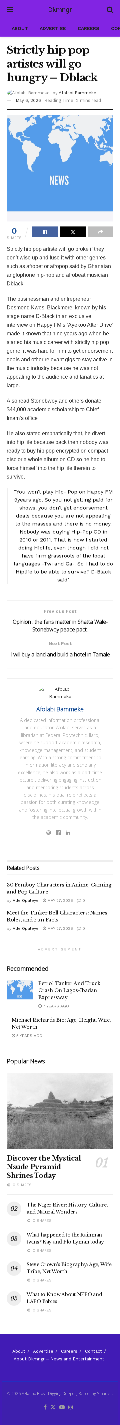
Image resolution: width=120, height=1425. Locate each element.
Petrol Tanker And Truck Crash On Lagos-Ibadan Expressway (69, 990)
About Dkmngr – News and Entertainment (59, 1358)
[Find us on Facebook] (45, 1407)
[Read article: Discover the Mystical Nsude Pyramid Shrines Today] (60, 1111)
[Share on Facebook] (45, 231)
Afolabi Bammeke (77, 92)
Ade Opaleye (26, 900)
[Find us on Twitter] (53, 1407)
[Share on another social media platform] (100, 231)
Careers (88, 28)
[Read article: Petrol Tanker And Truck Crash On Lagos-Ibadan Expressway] (20, 989)
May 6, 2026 (28, 100)
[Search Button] (110, 10)
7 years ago (55, 1006)
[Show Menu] (10, 10)
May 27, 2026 (59, 900)
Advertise (53, 28)
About (20, 28)
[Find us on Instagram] (70, 1407)
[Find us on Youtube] (62, 1407)
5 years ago (28, 1035)
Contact (93, 1351)
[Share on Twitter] (73, 231)
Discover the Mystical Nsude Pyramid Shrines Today (44, 1167)
